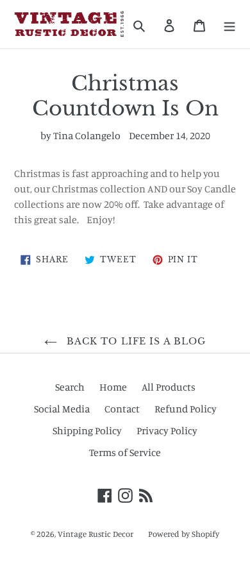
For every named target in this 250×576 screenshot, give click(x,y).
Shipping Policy (87, 430)
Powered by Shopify (183, 534)
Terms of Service (125, 452)
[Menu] (229, 24)
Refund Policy (185, 408)
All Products (169, 386)
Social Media (62, 408)
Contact (122, 408)
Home (113, 386)
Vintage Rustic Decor (95, 534)
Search (70, 386)
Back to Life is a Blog (134, 341)
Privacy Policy (167, 430)
